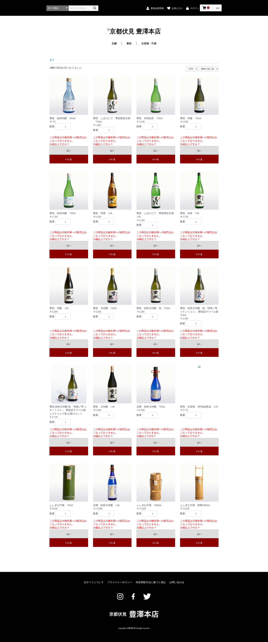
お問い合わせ (176, 582)
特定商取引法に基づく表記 (151, 582)
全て (51, 60)
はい (69, 150)
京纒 (114, 43)
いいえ (68, 159)
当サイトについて (94, 582)
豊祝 (129, 43)
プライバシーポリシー (119, 582)
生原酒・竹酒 (148, 43)
